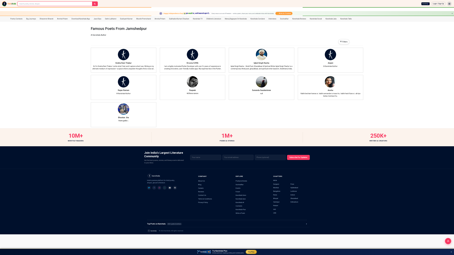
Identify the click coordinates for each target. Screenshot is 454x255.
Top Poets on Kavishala (227, 224)
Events (238, 188)
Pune (292, 184)
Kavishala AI (240, 202)
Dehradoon (294, 202)
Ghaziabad (294, 198)
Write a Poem (240, 213)
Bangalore (276, 191)
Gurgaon (276, 184)
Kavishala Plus (241, 209)
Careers (200, 188)
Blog (199, 184)
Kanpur (275, 205)
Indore (292, 195)
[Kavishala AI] (425, 3)
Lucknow (293, 191)
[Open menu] (449, 4)
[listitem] (149, 188)
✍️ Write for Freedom (284, 13)
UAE (274, 213)
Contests (239, 206)
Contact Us (202, 195)
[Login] (448, 241)
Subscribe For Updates (298, 157)
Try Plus (251, 252)
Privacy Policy (203, 202)
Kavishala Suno (241, 195)
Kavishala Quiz (241, 199)
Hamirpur (276, 202)
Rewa (275, 195)
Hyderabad (294, 188)
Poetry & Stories (241, 181)
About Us (201, 181)
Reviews (201, 192)
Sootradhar (239, 184)
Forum (238, 192)
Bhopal (275, 198)
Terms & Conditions (205, 199)
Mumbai (276, 188)
